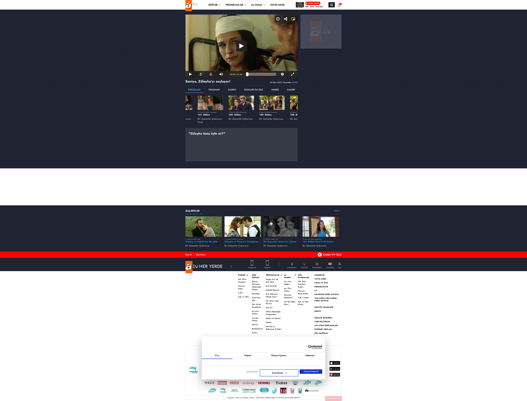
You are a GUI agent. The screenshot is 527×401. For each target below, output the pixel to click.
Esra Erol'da (271, 286)
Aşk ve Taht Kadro (303, 303)
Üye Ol (188, 255)
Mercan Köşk (241, 287)
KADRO (232, 90)
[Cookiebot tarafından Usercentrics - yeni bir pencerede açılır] (310, 347)
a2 (315, 290)
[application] (241, 46)
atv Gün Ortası (287, 289)
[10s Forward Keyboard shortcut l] (211, 74)
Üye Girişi (201, 255)
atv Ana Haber (287, 283)
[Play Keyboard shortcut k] (190, 74)
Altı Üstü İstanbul (242, 280)
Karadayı (256, 293)
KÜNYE (317, 311)
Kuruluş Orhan (255, 312)
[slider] (261, 74)
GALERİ (291, 90)
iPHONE (267, 267)
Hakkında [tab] (309, 355)
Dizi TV (269, 307)
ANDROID (252, 267)
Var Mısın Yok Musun (272, 302)
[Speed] (278, 19)
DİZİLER (213, 5)
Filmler (269, 322)
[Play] (241, 46)
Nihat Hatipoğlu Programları (273, 313)
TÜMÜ (336, 211)
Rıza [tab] (217, 355)
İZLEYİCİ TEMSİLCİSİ (323, 307)
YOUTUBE (330, 267)
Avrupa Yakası (255, 319)
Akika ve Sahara (273, 318)
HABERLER (319, 275)
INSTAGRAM (317, 267)
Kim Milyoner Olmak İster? (272, 295)
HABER (275, 90)
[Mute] (221, 74)
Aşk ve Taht (243, 297)
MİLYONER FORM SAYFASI (326, 294)
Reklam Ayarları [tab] (279, 355)
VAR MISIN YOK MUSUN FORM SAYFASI (325, 299)
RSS (339, 267)
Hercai (255, 324)
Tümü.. (255, 332)
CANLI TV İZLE (332, 254)
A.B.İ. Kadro (303, 297)
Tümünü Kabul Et (310, 371)
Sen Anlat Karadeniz (256, 305)
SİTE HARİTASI (321, 333)
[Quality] (282, 74)
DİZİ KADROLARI (303, 276)
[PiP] (293, 19)
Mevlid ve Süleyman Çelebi (273, 328)
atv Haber (256, 5)
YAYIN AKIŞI (277, 5)
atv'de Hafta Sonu (289, 303)
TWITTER (304, 267)
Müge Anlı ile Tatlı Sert (272, 280)
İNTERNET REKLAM (323, 329)
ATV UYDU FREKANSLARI (326, 325)
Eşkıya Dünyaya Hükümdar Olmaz (256, 285)
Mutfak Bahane (273, 290)
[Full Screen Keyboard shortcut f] (293, 74)
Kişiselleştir (277, 373)
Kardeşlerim (257, 328)
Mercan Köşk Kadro (303, 292)
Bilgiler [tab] (248, 355)
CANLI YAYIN (333, 398)
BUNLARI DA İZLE (253, 90)
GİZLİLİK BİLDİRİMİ (323, 318)
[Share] (285, 19)
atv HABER (287, 276)
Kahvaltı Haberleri (288, 296)
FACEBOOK (291, 267)
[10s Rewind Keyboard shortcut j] (201, 74)
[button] (188, 104)
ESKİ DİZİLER (255, 276)
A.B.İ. (240, 292)
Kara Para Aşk (256, 299)
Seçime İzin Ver (252, 371)
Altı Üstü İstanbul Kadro (302, 284)
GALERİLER (192, 211)
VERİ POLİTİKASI (322, 321)
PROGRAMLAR (234, 5)
